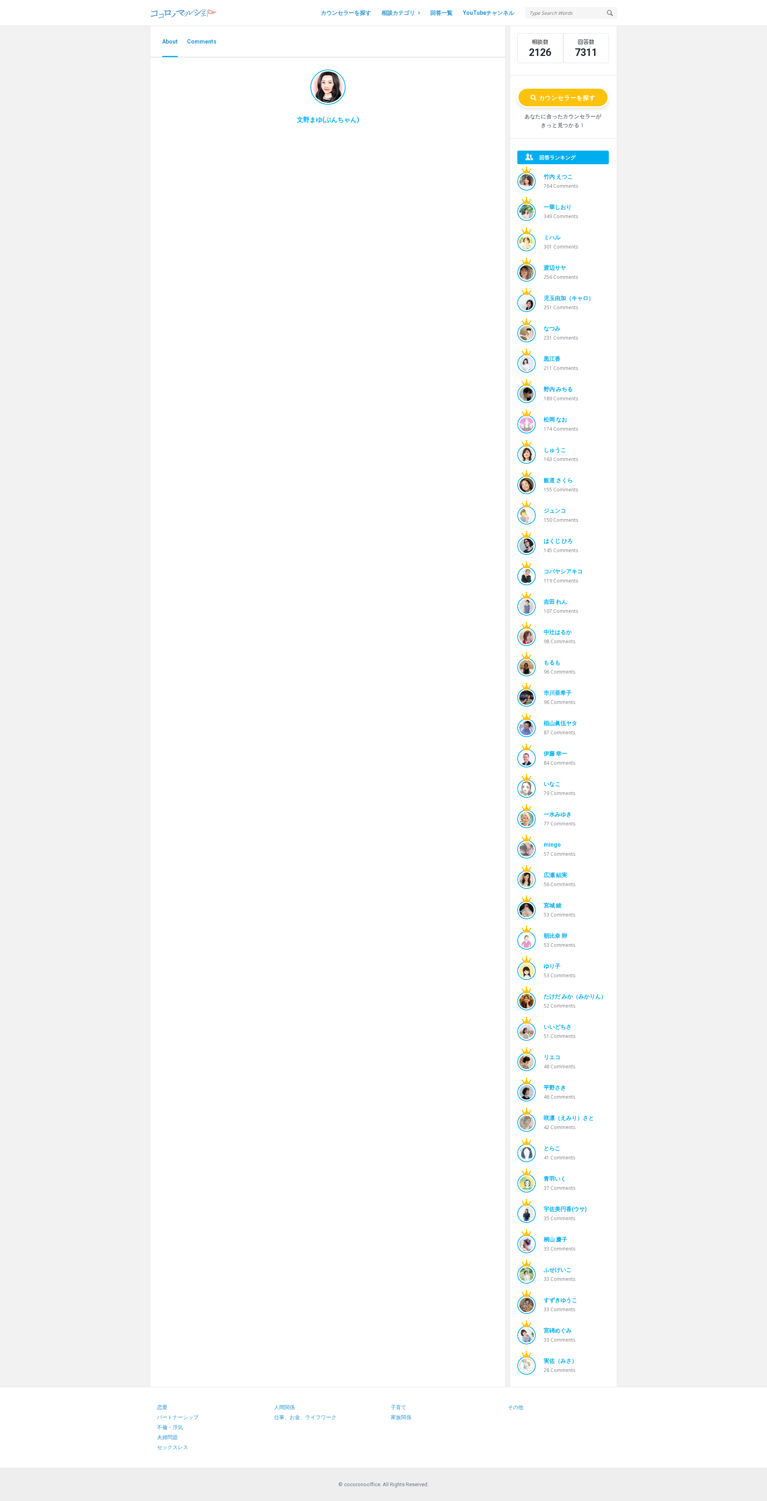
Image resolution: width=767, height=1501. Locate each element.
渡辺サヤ (555, 267)
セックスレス (172, 1447)
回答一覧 (441, 13)
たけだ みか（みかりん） (575, 996)
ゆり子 (552, 966)
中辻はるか (558, 632)
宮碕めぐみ (558, 1330)
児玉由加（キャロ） (569, 298)
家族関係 (401, 1417)
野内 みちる (558, 389)
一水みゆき (558, 814)
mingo (552, 844)
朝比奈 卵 (555, 935)
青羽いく (555, 1178)
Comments (202, 41)
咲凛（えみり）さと (569, 1118)
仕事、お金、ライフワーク (305, 1417)
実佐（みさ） (560, 1361)
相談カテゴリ (398, 13)
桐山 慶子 (555, 1239)
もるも (552, 662)
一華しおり (558, 207)
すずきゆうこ (560, 1300)
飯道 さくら (558, 480)
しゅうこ (555, 450)
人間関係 (284, 1407)
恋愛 (162, 1407)
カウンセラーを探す (346, 13)
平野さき (555, 1087)
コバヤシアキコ (563, 571)
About (170, 41)
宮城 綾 (553, 905)
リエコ (552, 1057)
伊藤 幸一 (555, 753)
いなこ (552, 784)
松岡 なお (555, 419)
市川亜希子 (558, 693)
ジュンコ (555, 510)
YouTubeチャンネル (488, 13)
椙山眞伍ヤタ (560, 723)
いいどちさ (558, 1027)
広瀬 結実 (555, 875)
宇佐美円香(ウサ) (565, 1209)
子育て (398, 1407)
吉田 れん (555, 601)
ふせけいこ (558, 1269)
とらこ (552, 1148)
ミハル (552, 237)
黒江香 (552, 359)
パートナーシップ (178, 1417)
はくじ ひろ (558, 541)
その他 (515, 1407)
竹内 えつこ (558, 176)
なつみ (552, 328)
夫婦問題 (167, 1437)
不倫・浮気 (170, 1427)
